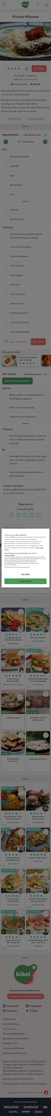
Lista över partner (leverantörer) (16, 567)
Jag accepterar (25, 581)
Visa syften (25, 574)
